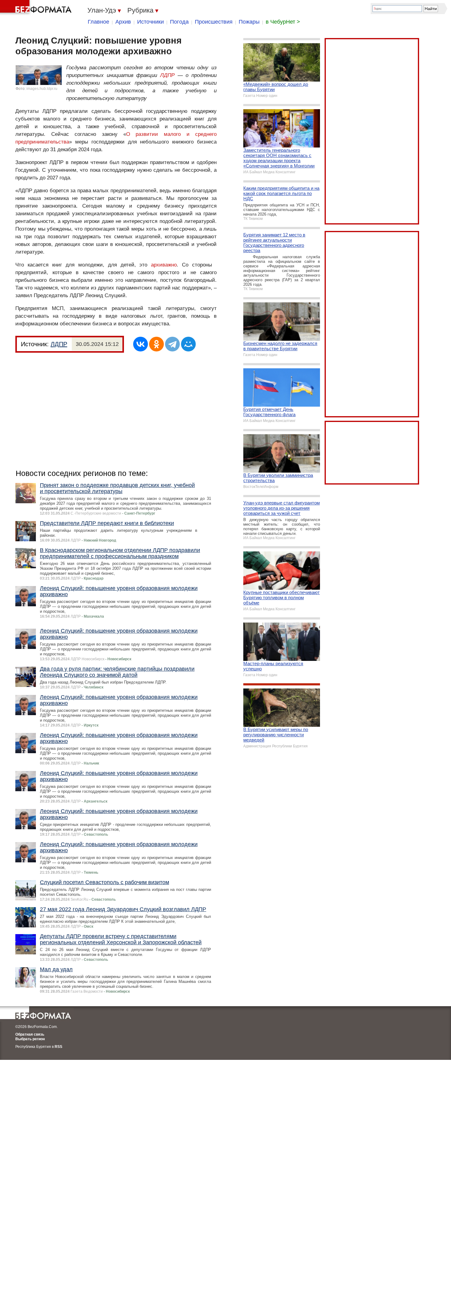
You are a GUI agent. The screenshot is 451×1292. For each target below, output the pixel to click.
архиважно (164, 265)
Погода (179, 22)
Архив (123, 22)
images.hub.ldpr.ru (41, 88)
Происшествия (214, 22)
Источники (150, 22)
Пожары (249, 22)
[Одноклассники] (156, 344)
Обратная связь (29, 1034)
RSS (58, 1047)
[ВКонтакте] (140, 344)
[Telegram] (172, 344)
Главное (98, 22)
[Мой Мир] (188, 344)
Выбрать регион (30, 1039)
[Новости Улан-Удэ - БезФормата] (37, 7)
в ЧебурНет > (283, 22)
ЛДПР (167, 75)
